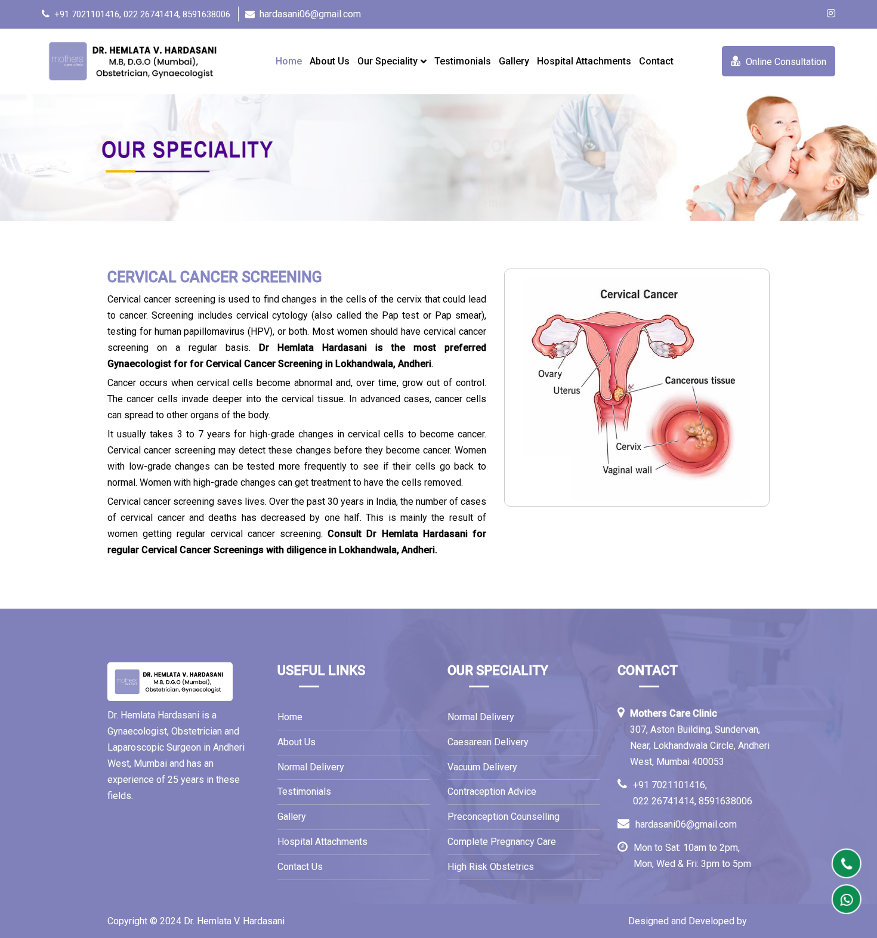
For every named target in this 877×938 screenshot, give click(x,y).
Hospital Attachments (584, 61)
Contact (656, 61)
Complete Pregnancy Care (501, 841)
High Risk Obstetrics (491, 866)
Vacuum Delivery (483, 767)
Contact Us (300, 866)
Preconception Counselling (504, 816)
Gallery (514, 61)
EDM (759, 921)
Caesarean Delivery (489, 742)
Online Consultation (784, 61)
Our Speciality (387, 61)
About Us (330, 61)
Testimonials (462, 61)
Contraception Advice (493, 791)
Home (289, 61)
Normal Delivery (310, 767)
